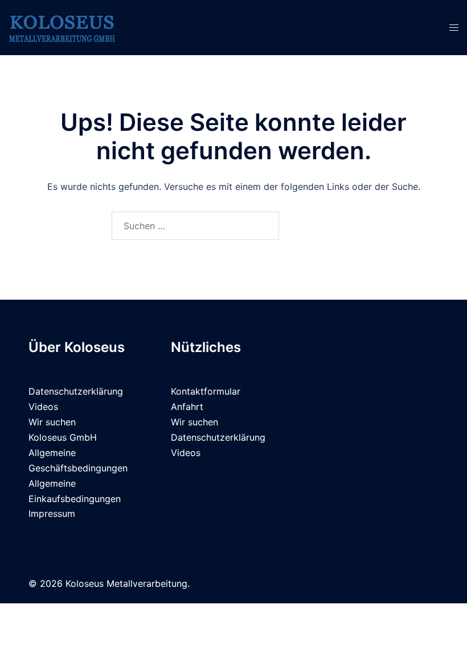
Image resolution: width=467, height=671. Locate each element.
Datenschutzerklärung (75, 391)
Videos (43, 406)
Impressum (51, 513)
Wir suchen (52, 422)
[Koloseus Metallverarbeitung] (62, 26)
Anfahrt (187, 406)
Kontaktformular (205, 391)
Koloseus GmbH (62, 437)
